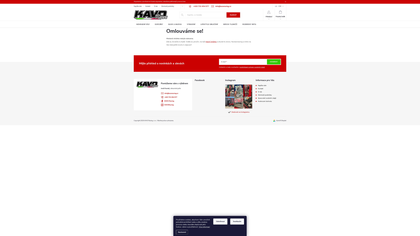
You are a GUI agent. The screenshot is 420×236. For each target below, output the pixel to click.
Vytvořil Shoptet (281, 121)
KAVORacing (169, 105)
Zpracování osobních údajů (267, 98)
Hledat (233, 15)
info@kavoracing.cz (171, 93)
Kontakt (147, 6)
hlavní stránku (211, 42)
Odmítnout (220, 221)
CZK (279, 6)
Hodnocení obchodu (265, 101)
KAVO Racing (169, 101)
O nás (156, 6)
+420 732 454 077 (170, 97)
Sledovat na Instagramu (240, 112)
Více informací (204, 227)
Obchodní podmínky (167, 6)
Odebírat (274, 62)
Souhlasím (237, 221)
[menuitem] (143, 24)
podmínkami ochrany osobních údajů (252, 67)
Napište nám (138, 6)
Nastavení (182, 232)
